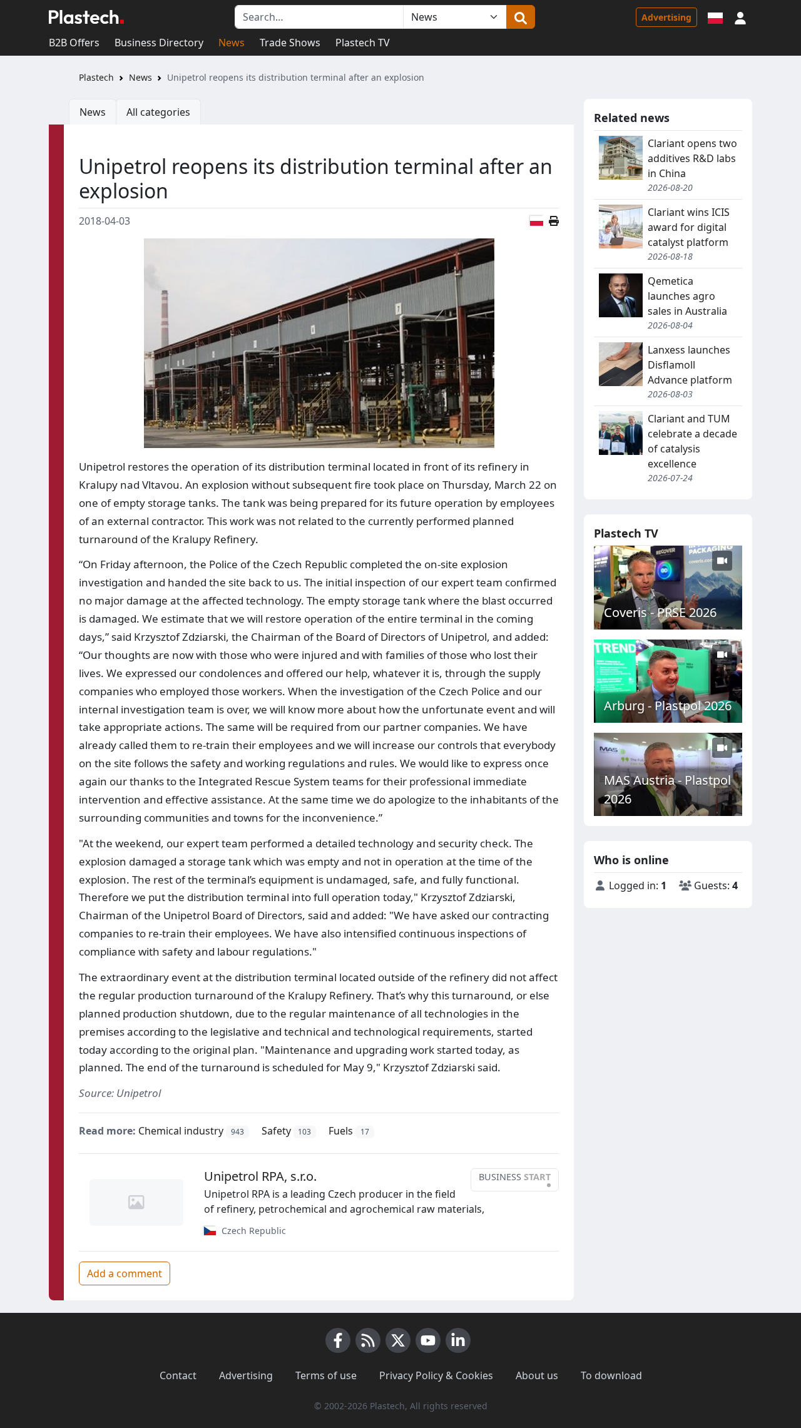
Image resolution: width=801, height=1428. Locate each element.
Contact (178, 1375)
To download (611, 1375)
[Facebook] (337, 1340)
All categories (158, 112)
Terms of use (326, 1375)
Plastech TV (362, 42)
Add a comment (124, 1273)
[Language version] (715, 17)
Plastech (96, 77)
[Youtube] (428, 1340)
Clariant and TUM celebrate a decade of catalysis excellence (692, 441)
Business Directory (159, 42)
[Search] (520, 17)
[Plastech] (86, 17)
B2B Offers (74, 42)
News (231, 42)
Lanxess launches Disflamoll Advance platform (690, 365)
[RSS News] (367, 1340)
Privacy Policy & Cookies (436, 1375)
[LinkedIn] (458, 1340)
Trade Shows (290, 42)
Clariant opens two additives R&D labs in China (692, 158)
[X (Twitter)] (398, 1340)
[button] (740, 17)
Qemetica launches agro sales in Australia (687, 296)
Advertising (666, 17)
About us (537, 1375)
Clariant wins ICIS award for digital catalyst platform (689, 227)
